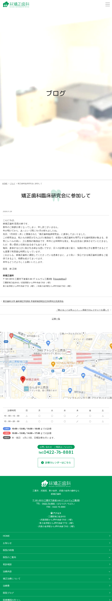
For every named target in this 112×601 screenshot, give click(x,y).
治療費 (6, 585)
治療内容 (7, 571)
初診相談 (7, 564)
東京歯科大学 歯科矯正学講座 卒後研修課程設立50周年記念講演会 (33, 301)
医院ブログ (8, 592)
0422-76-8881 (48, 503)
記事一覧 (56, 318)
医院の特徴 (8, 549)
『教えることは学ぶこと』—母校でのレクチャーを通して (82, 309)
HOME (6, 535)
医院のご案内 (9, 557)
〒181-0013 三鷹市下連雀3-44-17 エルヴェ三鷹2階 (56, 500)
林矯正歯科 (8, 7)
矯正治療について (11, 578)
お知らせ (7, 542)
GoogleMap (59, 278)
